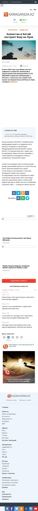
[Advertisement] (19, 104)
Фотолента (6, 416)
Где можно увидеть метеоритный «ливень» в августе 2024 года (18, 135)
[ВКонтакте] (14, 193)
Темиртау (5, 466)
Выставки (5, 438)
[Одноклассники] (23, 193)
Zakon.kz (13, 82)
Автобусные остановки (10, 482)
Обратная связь (11, 400)
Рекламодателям (16, 2)
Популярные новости (19, 286)
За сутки (4, 290)
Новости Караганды (9, 414)
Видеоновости (7, 419)
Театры (4, 435)
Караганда (5, 464)
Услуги (4, 454)
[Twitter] (18, 193)
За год (17, 290)
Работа (4, 452)
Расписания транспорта (10, 480)
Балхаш (4, 468)
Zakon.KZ (25, 66)
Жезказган (5, 471)
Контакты (5, 2)
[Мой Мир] (27, 193)
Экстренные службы (8, 485)
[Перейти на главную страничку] (19, 16)
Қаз (31, 9)
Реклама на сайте (25, 400)
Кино (3, 430)
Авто (3, 449)
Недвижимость (7, 447)
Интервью (5, 421)
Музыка (4, 433)
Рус (35, 9)
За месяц (11, 290)
